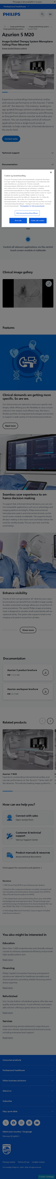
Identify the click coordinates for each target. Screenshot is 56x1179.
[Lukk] (51, 172)
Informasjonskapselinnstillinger (27, 213)
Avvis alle (18, 220)
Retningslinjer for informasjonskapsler (32, 206)
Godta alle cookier (37, 220)
